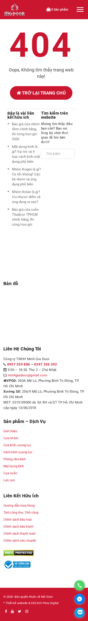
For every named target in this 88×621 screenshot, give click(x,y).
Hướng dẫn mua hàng (19, 505)
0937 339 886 (18, 364)
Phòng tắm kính (14, 459)
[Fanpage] (6, 611)
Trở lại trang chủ (43, 93)
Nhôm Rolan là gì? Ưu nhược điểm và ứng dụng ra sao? (26, 197)
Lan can (9, 480)
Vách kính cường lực (17, 452)
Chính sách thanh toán (19, 533)
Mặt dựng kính (13, 466)
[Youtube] (12, 611)
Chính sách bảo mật (17, 519)
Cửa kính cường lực (17, 445)
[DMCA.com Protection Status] (18, 553)
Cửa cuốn (10, 473)
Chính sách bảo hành (18, 526)
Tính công (32, 512)
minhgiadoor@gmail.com (27, 375)
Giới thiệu (10, 431)
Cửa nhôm (10, 438)
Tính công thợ (13, 512)
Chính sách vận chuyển (19, 540)
